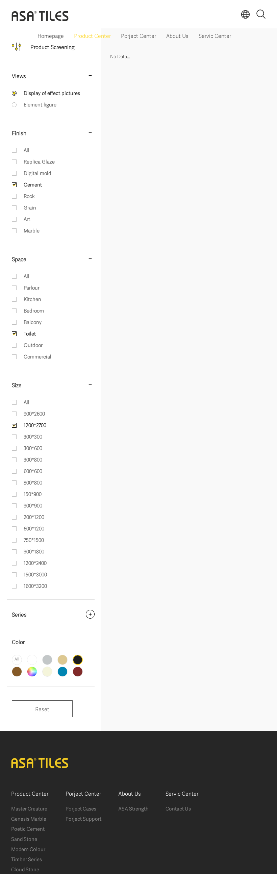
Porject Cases (81, 808)
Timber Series (26, 859)
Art (27, 218)
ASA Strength (133, 808)
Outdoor (33, 344)
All (26, 149)
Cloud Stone (25, 869)
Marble (32, 230)
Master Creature (29, 808)
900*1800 (34, 551)
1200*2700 (35, 424)
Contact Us (178, 808)
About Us (177, 35)
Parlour (32, 287)
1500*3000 (35, 574)
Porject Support (83, 818)
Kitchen (32, 298)
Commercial (37, 356)
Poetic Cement (28, 828)
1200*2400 (35, 562)
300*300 (33, 436)
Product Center (92, 35)
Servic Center (215, 35)
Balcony (33, 321)
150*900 (33, 493)
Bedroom (34, 310)
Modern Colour (28, 848)
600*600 (33, 470)
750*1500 (34, 539)
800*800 (33, 482)
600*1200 (34, 528)
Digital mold (37, 172)
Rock (29, 195)
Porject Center (138, 35)
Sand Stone (24, 838)
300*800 (33, 459)
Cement (33, 184)
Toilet (30, 333)
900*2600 (34, 413)
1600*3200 (35, 585)
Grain (30, 207)
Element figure (40, 104)
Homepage (50, 35)
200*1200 (34, 516)
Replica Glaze (39, 161)
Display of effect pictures (52, 92)
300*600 (33, 447)
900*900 (33, 505)
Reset (42, 709)
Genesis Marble (28, 818)
